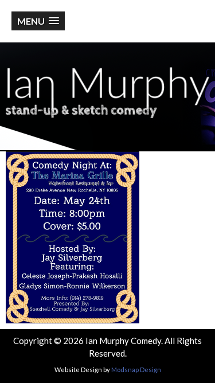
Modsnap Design (136, 369)
